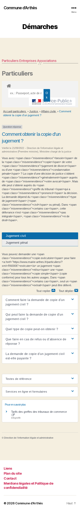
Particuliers (10, 61)
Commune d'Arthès (20, 8)
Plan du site (13, 473)
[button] (40, 302)
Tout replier (44, 290)
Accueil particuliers (15, 111)
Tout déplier (67, 290)
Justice (34, 111)
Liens (8, 468)
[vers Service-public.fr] (52, 102)
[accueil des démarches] (40, 85)
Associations (47, 61)
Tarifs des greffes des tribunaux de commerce (39, 411)
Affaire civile (49, 111)
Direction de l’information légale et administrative (28, 438)
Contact (10, 478)
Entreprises (27, 61)
